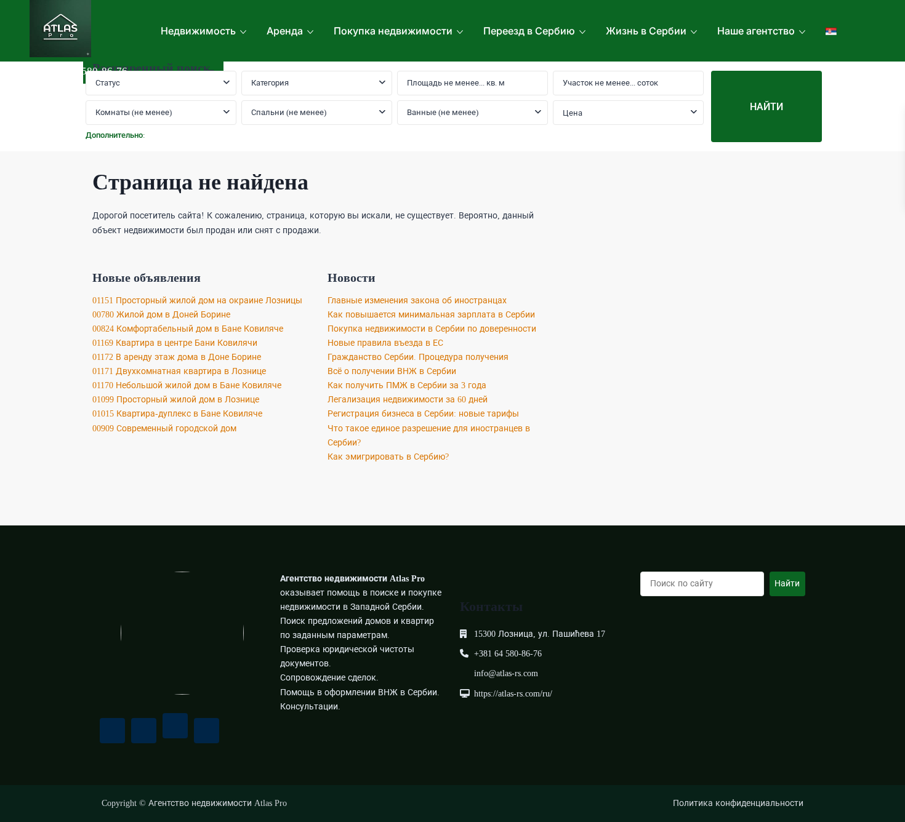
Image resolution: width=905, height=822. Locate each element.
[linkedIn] (206, 730)
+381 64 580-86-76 (84, 71)
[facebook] (112, 730)
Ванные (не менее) (442, 112)
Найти (787, 583)
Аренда (285, 31)
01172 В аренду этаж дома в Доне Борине (176, 357)
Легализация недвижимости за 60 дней (408, 399)
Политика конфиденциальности (738, 803)
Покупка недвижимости (393, 31)
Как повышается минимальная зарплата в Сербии (431, 314)
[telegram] (175, 725)
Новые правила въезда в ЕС (385, 343)
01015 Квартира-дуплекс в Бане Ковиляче (177, 413)
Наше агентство (756, 31)
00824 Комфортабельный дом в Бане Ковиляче (187, 328)
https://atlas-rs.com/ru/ (513, 693)
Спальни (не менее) (288, 112)
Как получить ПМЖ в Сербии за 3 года (407, 385)
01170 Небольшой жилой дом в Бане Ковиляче (186, 385)
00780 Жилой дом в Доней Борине (161, 314)
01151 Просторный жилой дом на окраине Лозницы (197, 300)
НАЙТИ (766, 107)
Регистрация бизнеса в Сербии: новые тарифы (423, 413)
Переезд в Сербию (529, 31)
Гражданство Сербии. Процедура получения (418, 357)
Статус (107, 82)
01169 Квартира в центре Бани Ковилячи (174, 343)
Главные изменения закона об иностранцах (417, 300)
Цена (572, 113)
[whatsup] (143, 730)
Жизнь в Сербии (646, 31)
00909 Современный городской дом (164, 428)
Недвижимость (198, 31)
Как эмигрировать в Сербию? (388, 456)
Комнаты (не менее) (133, 112)
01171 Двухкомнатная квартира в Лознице (179, 371)
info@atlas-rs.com (506, 673)
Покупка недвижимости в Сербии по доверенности (432, 328)
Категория (270, 82)
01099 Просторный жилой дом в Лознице (175, 399)
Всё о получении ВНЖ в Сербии (392, 371)
